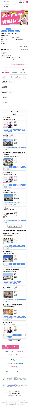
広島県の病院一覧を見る (14, 226)
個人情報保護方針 (20, 351)
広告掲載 (10, 354)
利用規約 (13, 351)
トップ (2, 4)
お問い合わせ (17, 354)
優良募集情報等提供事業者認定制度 (16, 379)
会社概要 (6, 351)
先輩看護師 (14, 72)
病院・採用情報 (5, 72)
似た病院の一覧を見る (14, 340)
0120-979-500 (16, 394)
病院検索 (7, 4)
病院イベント (23, 72)
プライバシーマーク (11, 385)
